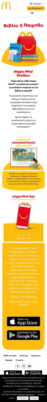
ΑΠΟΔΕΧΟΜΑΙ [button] (22, 398)
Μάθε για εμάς (10, 355)
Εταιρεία (19, 360)
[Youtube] (29, 366)
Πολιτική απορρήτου (26, 394)
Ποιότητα (24, 355)
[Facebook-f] (17, 366)
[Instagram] (23, 366)
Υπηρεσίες (36, 355)
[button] (32, 13)
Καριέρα (9, 360)
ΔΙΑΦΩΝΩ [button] (34, 398)
